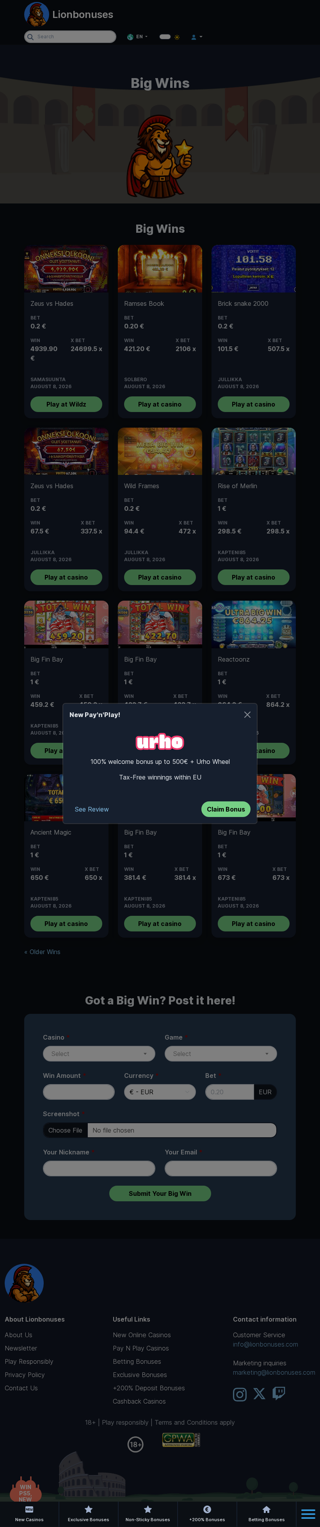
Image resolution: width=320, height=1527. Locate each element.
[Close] (247, 714)
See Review (92, 809)
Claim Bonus (226, 809)
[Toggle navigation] (308, 1514)
